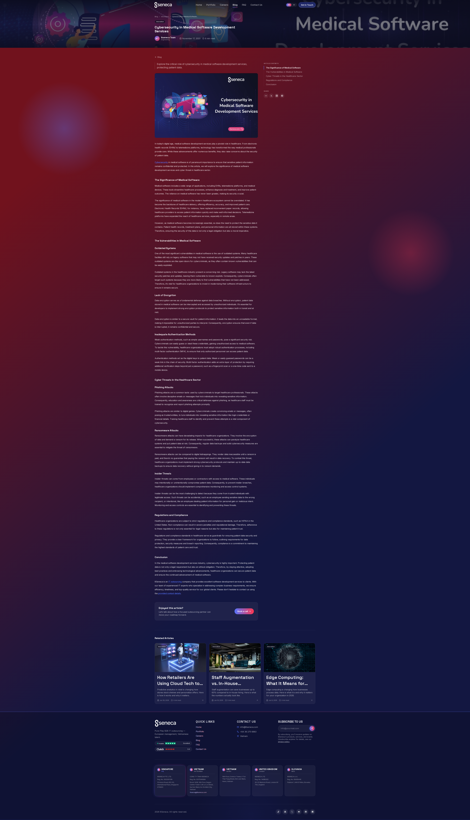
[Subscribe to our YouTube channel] (299, 811)
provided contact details (169, 593)
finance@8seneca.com (198, 792)
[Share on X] (271, 96)
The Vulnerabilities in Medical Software (284, 72)
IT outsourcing (175, 581)
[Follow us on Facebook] (312, 811)
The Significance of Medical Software (283, 68)
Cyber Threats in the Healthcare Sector (284, 76)
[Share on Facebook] (282, 96)
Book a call (242, 611)
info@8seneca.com (249, 727)
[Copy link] (266, 96)
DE (294, 5)
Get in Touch (307, 5)
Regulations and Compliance (279, 80)
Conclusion (271, 84)
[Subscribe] (312, 728)
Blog (156, 17)
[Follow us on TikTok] (278, 811)
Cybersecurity (161, 162)
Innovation (165, 17)
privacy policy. (284, 742)
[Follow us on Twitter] (292, 811)
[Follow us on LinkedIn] (305, 811)
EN (289, 5)
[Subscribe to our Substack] (285, 811)
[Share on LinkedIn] (277, 96)
